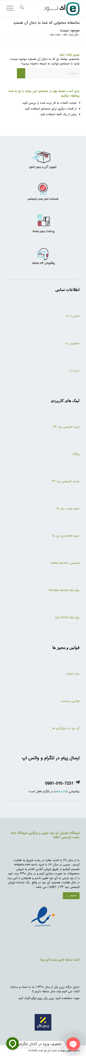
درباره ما (74, 370)
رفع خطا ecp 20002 (67, 617)
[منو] (11, 8)
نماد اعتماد (73, 673)
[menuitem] (21, 8)
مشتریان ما (73, 343)
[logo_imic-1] (50, 8)
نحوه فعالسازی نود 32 (66, 535)
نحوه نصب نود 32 (68, 508)
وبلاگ (76, 454)
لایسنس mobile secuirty (64, 563)
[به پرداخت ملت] (43, 917)
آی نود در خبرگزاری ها (66, 728)
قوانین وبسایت (70, 701)
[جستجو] (21, 8)
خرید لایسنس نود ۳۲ (66, 427)
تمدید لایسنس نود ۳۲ (66, 481)
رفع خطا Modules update (64, 590)
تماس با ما (73, 316)
